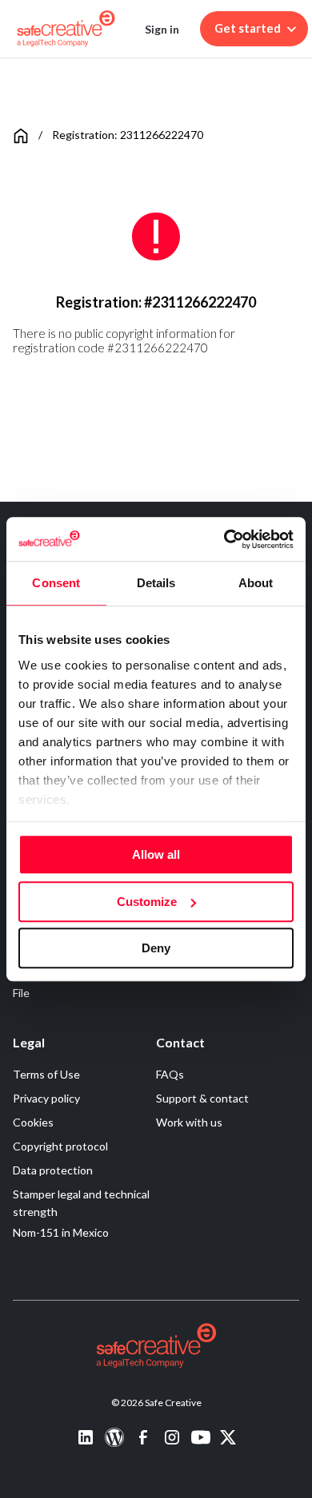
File (21, 992)
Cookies (33, 1122)
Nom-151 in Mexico (61, 1232)
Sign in (162, 29)
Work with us (189, 1122)
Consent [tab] (56, 583)
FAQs (170, 1074)
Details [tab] (156, 583)
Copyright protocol (60, 1146)
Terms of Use (46, 1074)
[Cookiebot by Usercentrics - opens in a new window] (224, 539)
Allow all (156, 854)
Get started (247, 28)
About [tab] (256, 583)
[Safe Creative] (66, 29)
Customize (147, 901)
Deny (156, 948)
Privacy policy (46, 1098)
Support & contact (202, 1098)
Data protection (53, 1170)
